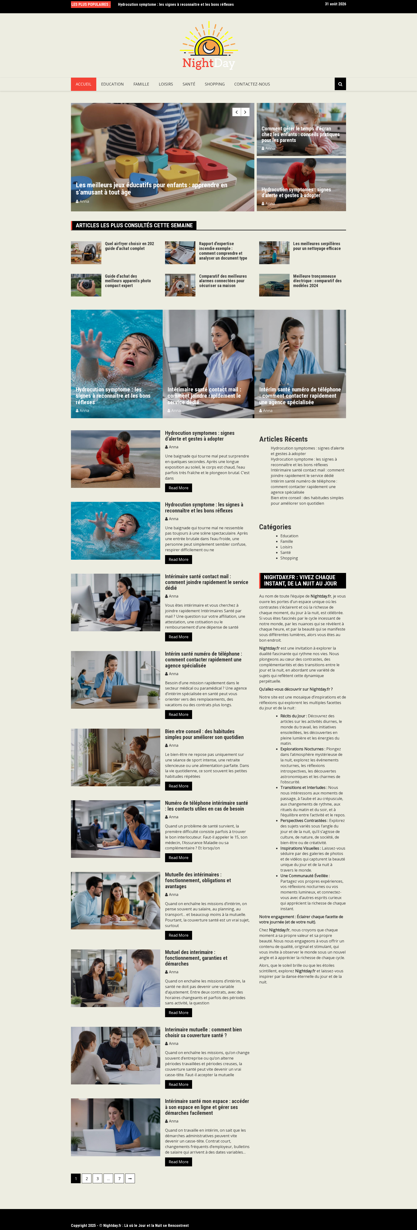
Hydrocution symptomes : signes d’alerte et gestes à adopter (296, 192)
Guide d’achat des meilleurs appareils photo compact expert (128, 281)
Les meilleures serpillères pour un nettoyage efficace (317, 246)
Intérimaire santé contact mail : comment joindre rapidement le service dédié (182, 5)
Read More (178, 488)
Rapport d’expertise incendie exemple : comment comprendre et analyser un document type (162, 188)
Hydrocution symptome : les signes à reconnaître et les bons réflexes (204, 507)
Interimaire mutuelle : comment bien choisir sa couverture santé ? (203, 1032)
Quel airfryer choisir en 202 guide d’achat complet (129, 246)
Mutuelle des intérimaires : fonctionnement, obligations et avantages (198, 880)
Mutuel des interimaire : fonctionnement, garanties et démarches (196, 958)
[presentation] (236, 112)
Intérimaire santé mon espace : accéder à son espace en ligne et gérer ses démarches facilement (207, 1107)
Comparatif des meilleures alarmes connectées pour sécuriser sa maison (223, 281)
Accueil (83, 84)
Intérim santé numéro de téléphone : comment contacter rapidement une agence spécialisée (208, 396)
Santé (189, 84)
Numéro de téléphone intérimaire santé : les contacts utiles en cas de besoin (206, 806)
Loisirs (166, 84)
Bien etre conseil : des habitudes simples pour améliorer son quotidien (204, 734)
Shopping (215, 84)
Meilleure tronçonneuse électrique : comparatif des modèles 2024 (317, 281)
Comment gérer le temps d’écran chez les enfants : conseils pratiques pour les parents (301, 134)
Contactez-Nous (252, 84)
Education (112, 84)
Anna (84, 201)
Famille (141, 84)
